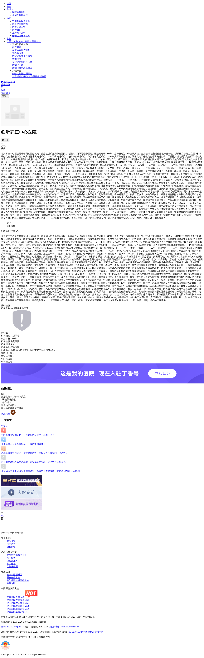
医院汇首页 (9, 81)
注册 (8, 93)
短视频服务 (12, 560)
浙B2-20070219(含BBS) (12, 626)
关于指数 (5, 84)
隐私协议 (11, 547)
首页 (9, 3)
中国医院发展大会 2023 (18, 600)
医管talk (16, 30)
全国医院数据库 (20, 15)
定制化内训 (12, 566)
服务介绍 (11, 541)
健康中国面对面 (20, 24)
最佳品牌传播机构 (21, 35)
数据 (9, 9)
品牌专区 (11, 583)
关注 (9, 6)
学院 (9, 38)
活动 (9, 18)
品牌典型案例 (19, 33)
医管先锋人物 (19, 27)
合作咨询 (11, 544)
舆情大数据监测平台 (17, 555)
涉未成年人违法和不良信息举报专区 (85, 632)
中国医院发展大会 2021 (18, 603)
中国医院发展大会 (21, 21)
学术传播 (11, 563)
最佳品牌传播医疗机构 (18, 580)
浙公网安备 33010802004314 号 (64, 626)
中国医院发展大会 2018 (18, 609)
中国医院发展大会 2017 (18, 611)
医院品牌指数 (19, 12)
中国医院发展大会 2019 (18, 606)
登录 (3, 93)
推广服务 (11, 558)
